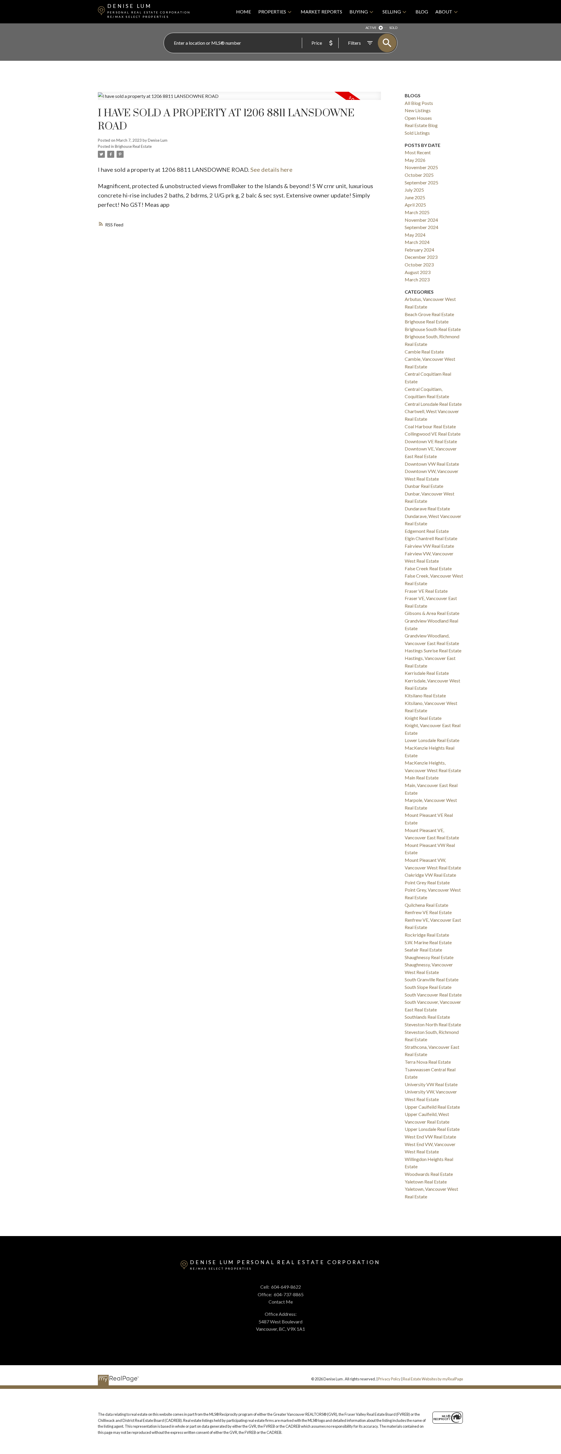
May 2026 (415, 160)
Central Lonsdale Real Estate (433, 404)
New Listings (418, 110)
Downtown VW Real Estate (432, 464)
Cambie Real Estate (424, 351)
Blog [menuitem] (421, 11)
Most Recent (418, 152)
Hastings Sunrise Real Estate (433, 650)
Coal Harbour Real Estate (430, 426)
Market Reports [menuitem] (321, 11)
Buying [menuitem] (358, 11)
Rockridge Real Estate (427, 934)
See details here (271, 169)
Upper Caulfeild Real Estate (432, 1107)
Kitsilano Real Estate (425, 695)
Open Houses (418, 118)
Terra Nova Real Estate (428, 1062)
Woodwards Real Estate (429, 1174)
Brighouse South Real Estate (433, 329)
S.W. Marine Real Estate (428, 942)
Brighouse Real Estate (133, 146)
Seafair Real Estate (423, 949)
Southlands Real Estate (427, 1017)
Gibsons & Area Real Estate (432, 613)
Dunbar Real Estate (424, 486)
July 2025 (414, 190)
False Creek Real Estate (428, 568)
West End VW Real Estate (430, 1136)
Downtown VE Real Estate (431, 441)
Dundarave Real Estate (427, 508)
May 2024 (415, 235)
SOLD (393, 28)
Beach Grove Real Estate (429, 314)
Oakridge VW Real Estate (430, 875)
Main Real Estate (422, 777)
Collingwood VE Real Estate (432, 433)
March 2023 (417, 279)
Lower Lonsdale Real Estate (432, 740)
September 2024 (421, 227)
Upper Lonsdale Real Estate (432, 1129)
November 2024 (421, 220)
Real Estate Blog (421, 125)
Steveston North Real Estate (433, 1024)
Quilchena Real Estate (426, 905)
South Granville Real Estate (431, 979)
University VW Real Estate (431, 1084)
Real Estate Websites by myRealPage (433, 1379)
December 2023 (421, 257)
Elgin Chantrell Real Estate (431, 538)
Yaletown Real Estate (426, 1181)
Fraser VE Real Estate (426, 591)
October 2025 (419, 175)
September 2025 (421, 182)
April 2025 (415, 204)
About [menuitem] (443, 11)
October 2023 (419, 264)
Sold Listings (417, 133)
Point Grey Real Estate (427, 882)
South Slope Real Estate (428, 987)
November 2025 (421, 167)
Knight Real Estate (423, 718)
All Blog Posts (419, 103)
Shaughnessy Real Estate (429, 957)
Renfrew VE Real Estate (428, 912)
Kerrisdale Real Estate (427, 673)
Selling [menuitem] (391, 11)
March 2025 (417, 212)
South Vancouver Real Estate (433, 994)
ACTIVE (371, 28)
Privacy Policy (389, 1379)
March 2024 (417, 242)
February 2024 (419, 249)
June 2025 (415, 197)
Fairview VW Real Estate (429, 546)
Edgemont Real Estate (427, 531)
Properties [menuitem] (272, 11)
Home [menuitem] (243, 11)
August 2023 (417, 272)
